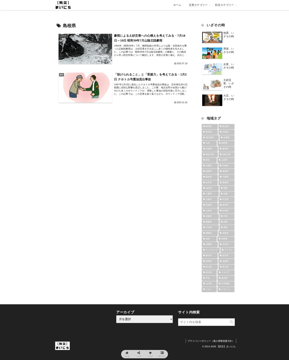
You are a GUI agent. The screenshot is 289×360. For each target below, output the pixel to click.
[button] (231, 322)
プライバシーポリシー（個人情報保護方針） (210, 341)
